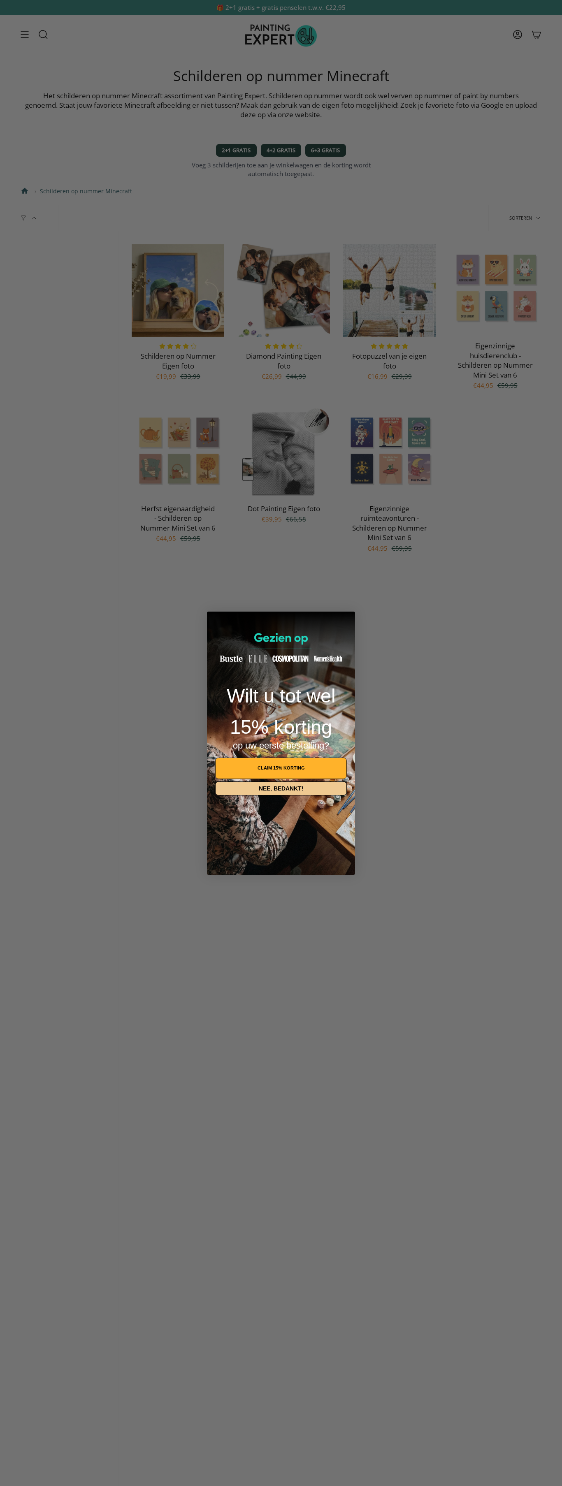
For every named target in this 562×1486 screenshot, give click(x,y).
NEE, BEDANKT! (281, 788)
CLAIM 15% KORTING (281, 767)
